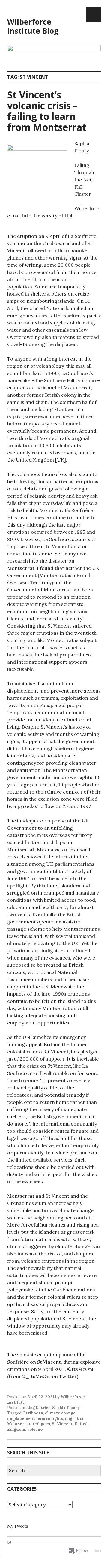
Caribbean (32, 1413)
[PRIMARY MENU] (93, 14)
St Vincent (62, 1423)
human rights (50, 1418)
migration (75, 1418)
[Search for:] (54, 1470)
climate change (60, 1413)
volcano (35, 1429)
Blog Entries (38, 1407)
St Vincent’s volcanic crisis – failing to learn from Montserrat (46, 111)
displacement (21, 1418)
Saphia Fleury (66, 1407)
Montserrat (19, 1423)
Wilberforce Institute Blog (33, 26)
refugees (41, 1423)
